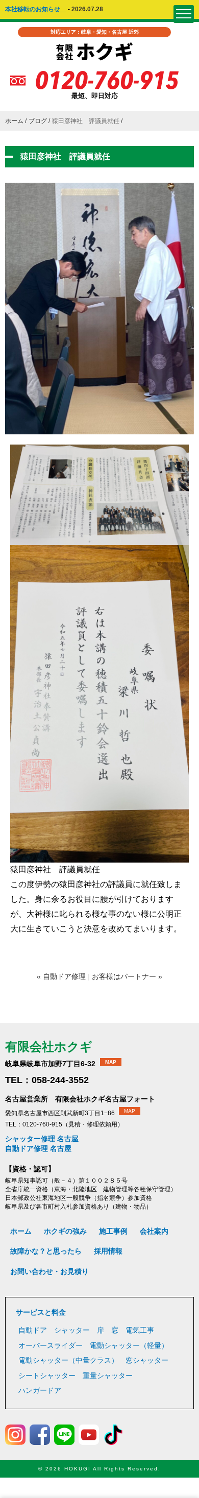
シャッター (72, 1330)
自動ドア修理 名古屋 (38, 1148)
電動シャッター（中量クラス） (68, 1360)
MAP (110, 1062)
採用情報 (108, 1251)
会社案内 (154, 1231)
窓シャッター (147, 1360)
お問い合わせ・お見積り (49, 1271)
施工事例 (113, 1231)
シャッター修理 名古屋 (42, 1139)
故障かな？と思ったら (46, 1251)
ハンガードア (39, 1390)
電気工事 (140, 1330)
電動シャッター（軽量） (129, 1345)
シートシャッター (47, 1375)
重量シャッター (108, 1375)
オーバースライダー (50, 1345)
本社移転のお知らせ (35, 9)
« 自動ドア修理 (61, 976)
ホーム (14, 121)
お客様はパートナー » (127, 976)
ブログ (38, 121)
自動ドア (32, 1330)
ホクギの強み (65, 1231)
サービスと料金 (41, 1312)
